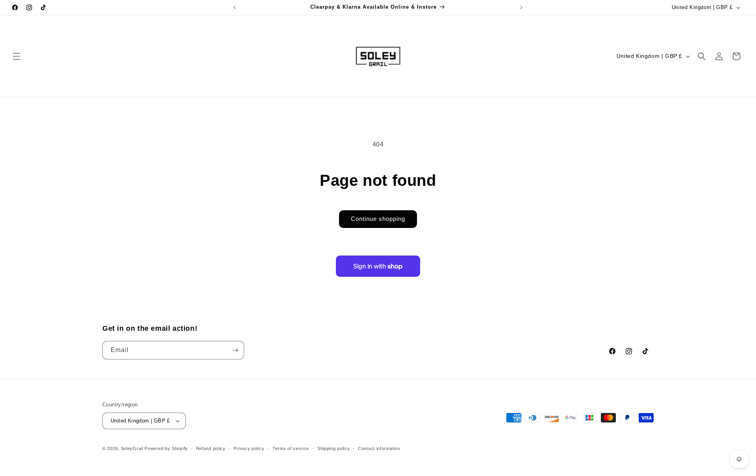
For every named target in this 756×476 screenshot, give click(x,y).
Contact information (379, 448)
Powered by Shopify (166, 448)
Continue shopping (378, 218)
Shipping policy (333, 448)
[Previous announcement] (234, 7)
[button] (16, 56)
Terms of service (290, 448)
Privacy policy (248, 448)
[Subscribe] (235, 350)
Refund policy (211, 448)
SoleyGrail (132, 448)
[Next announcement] (521, 7)
